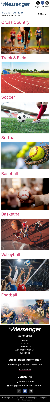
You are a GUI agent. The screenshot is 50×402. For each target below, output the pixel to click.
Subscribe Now (12, 12)
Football (9, 294)
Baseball (9, 173)
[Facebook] (42, 3)
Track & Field (13, 57)
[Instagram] (47, 3)
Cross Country (15, 22)
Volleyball (10, 254)
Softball (8, 137)
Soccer (8, 97)
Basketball (11, 214)
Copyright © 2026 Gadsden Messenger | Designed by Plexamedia (25, 399)
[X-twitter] (38, 3)
